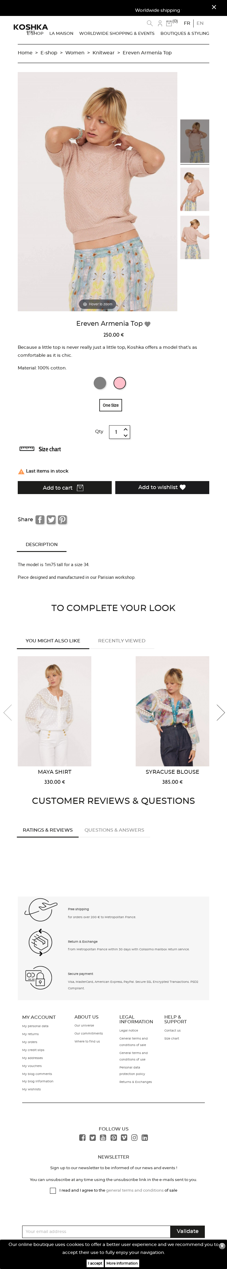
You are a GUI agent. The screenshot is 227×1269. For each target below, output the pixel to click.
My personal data (35, 1026)
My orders (29, 1042)
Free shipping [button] (78, 909)
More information (122, 1263)
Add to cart (58, 488)
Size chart (50, 449)
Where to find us (87, 1041)
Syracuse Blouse (172, 772)
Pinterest (62, 519)
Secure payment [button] (80, 973)
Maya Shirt (55, 772)
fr (187, 23)
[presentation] (12, 713)
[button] (41, 912)
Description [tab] (42, 545)
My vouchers (32, 1066)
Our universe (84, 1025)
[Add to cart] (99, 705)
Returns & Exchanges (135, 1082)
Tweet (51, 519)
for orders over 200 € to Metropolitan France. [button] (102, 917)
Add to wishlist (162, 487)
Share (39, 519)
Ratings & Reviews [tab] (48, 830)
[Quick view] (99, 686)
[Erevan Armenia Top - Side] (194, 190)
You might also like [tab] (53, 640)
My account (39, 1017)
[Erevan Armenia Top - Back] (194, 238)
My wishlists (31, 1089)
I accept (95, 1263)
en (200, 23)
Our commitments (88, 1033)
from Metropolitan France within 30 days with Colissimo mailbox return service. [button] (128, 949)
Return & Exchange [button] (83, 941)
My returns (30, 1034)
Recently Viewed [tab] (121, 640)
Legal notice (128, 1030)
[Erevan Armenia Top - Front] (194, 142)
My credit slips (33, 1050)
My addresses (32, 1058)
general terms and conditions (135, 1191)
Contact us (172, 1030)
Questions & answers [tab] (114, 830)
